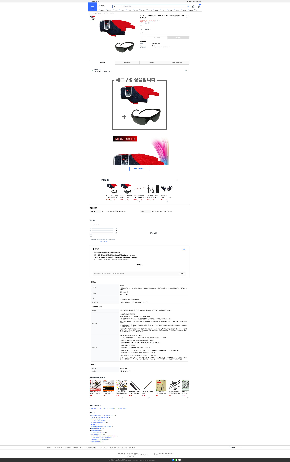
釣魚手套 (112, 13)
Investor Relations (56, 447)
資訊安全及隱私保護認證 (114, 447)
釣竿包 (95, 408)
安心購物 (100, 447)
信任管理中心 (82, 447)
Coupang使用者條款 (67, 447)
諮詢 (184, 249)
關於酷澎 (49, 447)
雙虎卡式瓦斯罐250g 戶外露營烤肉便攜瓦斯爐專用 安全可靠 (103, 436)
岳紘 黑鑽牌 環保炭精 (95, 430)
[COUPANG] (120, 454)
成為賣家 (199, 1)
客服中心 (195, 1)
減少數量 (145, 37)
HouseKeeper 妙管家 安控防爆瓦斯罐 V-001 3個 (101, 426)
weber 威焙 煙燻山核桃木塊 (96, 434)
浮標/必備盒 (119, 408)
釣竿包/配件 (106, 13)
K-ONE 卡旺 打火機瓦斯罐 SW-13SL (98, 422)
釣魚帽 (124, 408)
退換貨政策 (75, 447)
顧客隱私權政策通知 (92, 447)
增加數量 (145, 38)
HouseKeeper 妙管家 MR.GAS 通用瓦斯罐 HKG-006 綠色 (102, 415)
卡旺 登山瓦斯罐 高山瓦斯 (96, 441)
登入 (187, 1)
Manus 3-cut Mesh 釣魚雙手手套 (97, 432)
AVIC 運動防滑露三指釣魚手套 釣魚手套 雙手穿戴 (101, 437)
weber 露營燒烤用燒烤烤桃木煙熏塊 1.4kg (99, 421)
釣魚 (101, 13)
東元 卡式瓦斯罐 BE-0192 (96, 428)
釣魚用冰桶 (105, 408)
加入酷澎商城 (124, 447)
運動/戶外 (97, 13)
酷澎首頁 (91, 13)
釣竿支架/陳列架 (112, 408)
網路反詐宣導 (132, 447)
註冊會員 (190, 1)
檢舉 (182, 273)
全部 (114, 6)
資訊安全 (105, 447)
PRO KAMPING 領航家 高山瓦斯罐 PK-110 (99, 417)
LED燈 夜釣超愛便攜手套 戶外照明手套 (99, 439)
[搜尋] (188, 6)
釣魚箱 (91, 408)
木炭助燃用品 (93, 424)
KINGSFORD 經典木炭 (95, 419)
